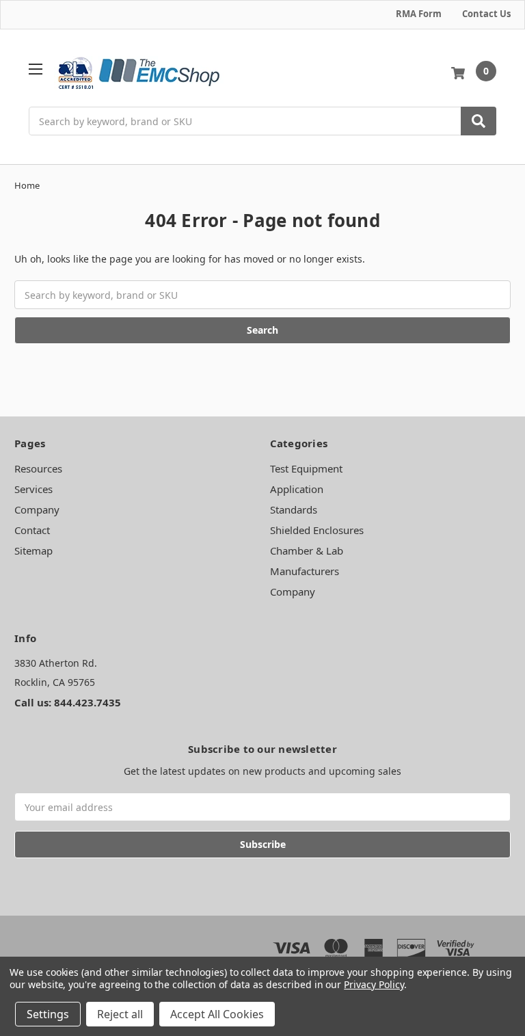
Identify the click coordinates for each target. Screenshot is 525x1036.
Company (36, 509)
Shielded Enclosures (317, 530)
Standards (293, 509)
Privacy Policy (373, 984)
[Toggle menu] (35, 69)
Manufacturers (304, 571)
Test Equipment (306, 468)
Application (296, 489)
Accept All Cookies (217, 1014)
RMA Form (419, 14)
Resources (38, 468)
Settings (48, 1014)
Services (33, 489)
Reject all (120, 1014)
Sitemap (33, 550)
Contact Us (486, 14)
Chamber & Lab (306, 550)
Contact (32, 530)
